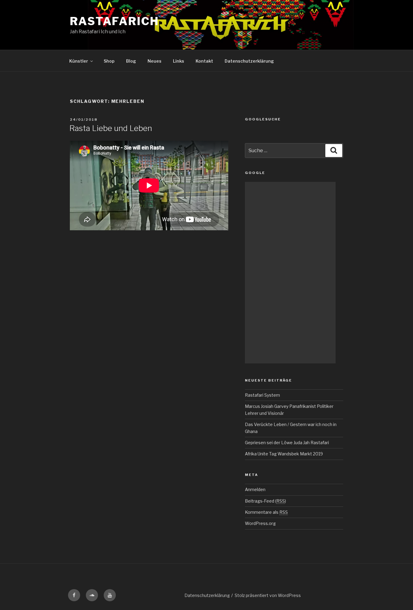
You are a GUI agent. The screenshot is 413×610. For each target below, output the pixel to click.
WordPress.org (260, 523)
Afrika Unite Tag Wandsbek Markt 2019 (284, 453)
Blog (131, 61)
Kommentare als (266, 512)
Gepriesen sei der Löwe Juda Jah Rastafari (287, 442)
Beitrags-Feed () (265, 500)
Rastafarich (114, 21)
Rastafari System (262, 395)
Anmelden (255, 489)
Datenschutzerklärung (249, 61)
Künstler (78, 61)
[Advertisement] (290, 272)
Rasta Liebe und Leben (110, 128)
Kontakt (204, 61)
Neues (154, 61)
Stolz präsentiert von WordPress (268, 595)
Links (178, 61)
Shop (109, 61)
